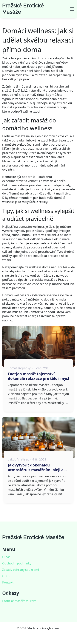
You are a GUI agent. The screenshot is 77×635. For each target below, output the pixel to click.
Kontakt (7, 582)
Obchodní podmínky (16, 563)
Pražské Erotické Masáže (33, 537)
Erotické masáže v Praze (19, 601)
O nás (6, 557)
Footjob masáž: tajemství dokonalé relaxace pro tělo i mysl (38, 376)
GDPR (6, 576)
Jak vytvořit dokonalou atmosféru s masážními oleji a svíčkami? (36, 467)
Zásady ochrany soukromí (20, 570)
